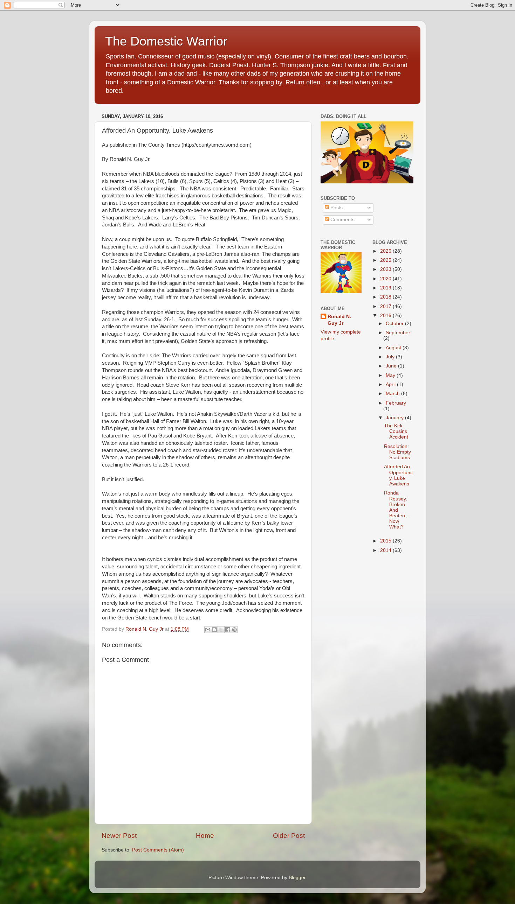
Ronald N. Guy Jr (339, 320)
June (392, 366)
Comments (342, 219)
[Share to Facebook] (227, 629)
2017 (386, 306)
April (391, 384)
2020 (386, 278)
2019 (386, 287)
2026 (386, 251)
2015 (386, 541)
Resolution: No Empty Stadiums (397, 452)
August (394, 347)
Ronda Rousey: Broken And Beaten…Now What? (397, 510)
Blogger (297, 877)
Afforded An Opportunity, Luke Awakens (398, 475)
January (395, 417)
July (391, 356)
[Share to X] (221, 629)
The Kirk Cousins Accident (396, 431)
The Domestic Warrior (166, 41)
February (396, 403)
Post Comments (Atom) (158, 850)
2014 (386, 550)
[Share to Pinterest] (234, 629)
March (393, 393)
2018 (386, 297)
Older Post (289, 835)
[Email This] (207, 629)
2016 (386, 315)
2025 (386, 260)
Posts (336, 207)
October (395, 323)
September (398, 332)
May (391, 375)
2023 (386, 269)
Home (205, 835)
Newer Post (119, 835)
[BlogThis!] (214, 629)
